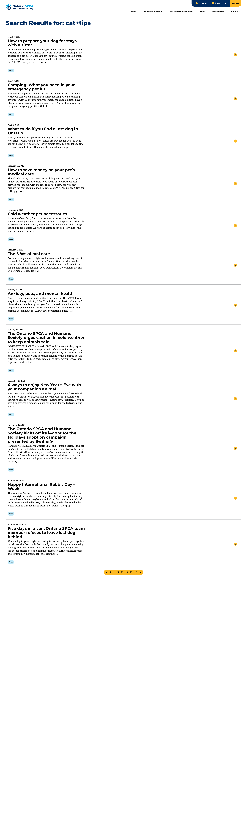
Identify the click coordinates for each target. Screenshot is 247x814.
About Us (235, 11)
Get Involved (217, 11)
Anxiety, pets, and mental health (41, 293)
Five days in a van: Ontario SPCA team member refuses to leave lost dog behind (46, 532)
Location (203, 3)
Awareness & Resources (181, 11)
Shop (217, 3)
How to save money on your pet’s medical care (41, 171)
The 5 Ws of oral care (29, 253)
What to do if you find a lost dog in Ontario (43, 130)
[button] (225, 3)
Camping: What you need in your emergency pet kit (41, 86)
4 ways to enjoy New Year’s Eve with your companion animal (44, 386)
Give (202, 11)
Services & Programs (153, 11)
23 (122, 572)
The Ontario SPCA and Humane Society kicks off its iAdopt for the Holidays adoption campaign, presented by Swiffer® (42, 435)
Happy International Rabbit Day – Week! (41, 486)
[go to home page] (19, 7)
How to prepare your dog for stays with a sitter (42, 42)
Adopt (134, 11)
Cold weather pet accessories (37, 213)
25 (131, 572)
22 (118, 572)
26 (135, 572)
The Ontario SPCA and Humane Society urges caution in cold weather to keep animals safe (46, 337)
